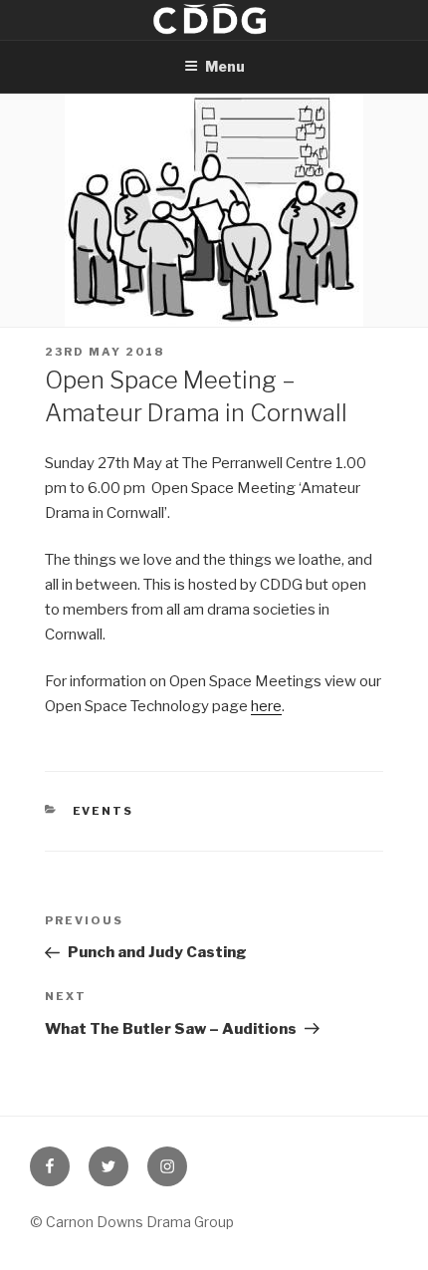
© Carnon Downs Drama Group (132, 1221)
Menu (225, 66)
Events (103, 811)
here (266, 706)
